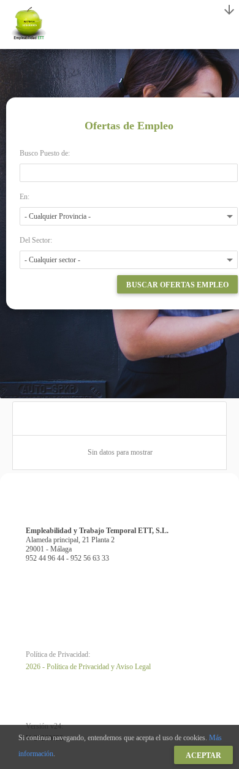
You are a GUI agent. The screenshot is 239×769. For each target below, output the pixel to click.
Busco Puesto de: (45, 153)
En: (24, 196)
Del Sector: (36, 240)
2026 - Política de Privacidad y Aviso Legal (88, 666)
